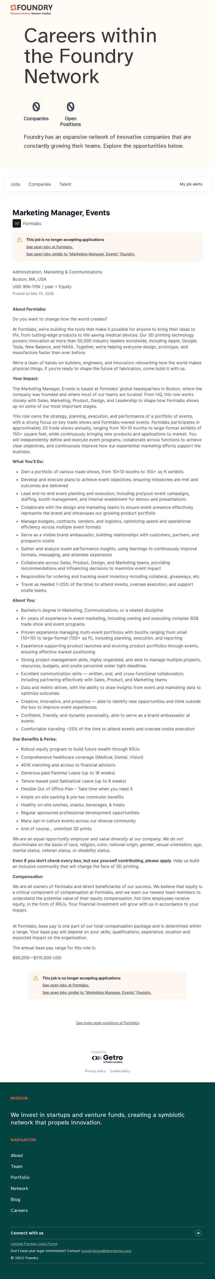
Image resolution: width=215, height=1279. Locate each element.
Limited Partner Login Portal (34, 1244)
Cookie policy (120, 1071)
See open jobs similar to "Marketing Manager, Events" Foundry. (80, 254)
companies (40, 184)
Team (17, 1166)
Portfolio (20, 1177)
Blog (15, 1199)
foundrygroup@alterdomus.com (106, 1251)
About (17, 1155)
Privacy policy (95, 1071)
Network (19, 1188)
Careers (19, 1210)
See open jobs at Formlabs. (49, 247)
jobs (15, 184)
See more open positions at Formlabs (107, 1023)
